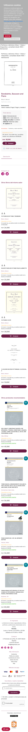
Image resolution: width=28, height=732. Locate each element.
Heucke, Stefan (5, 542)
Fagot (12, 107)
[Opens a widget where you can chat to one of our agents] (6, 729)
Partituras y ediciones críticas (10, 45)
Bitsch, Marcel (4, 219)
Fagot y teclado (20, 107)
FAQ (14, 663)
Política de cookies (14, 656)
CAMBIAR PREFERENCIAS (12, 39)
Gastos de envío (14, 659)
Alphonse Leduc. (6, 102)
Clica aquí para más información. (13, 21)
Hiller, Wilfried (4, 436)
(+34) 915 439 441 (14, 642)
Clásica (22, 45)
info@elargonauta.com (14, 644)
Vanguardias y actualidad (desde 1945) (11, 47)
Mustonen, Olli (4, 596)
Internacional (4, 49)
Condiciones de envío (14, 657)
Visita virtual (14, 661)
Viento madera (5, 107)
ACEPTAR (7, 36)
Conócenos (14, 654)
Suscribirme (14, 692)
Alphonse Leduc (13, 121)
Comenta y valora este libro (15, 128)
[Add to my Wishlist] (4, 148)
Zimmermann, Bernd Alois (7, 490)
